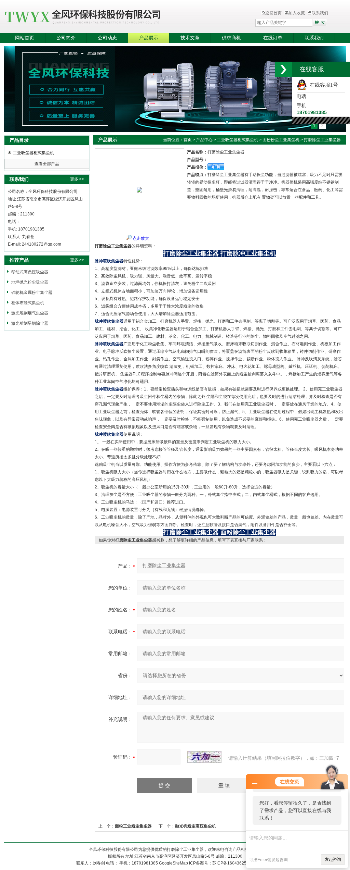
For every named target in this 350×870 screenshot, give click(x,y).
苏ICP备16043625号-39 (234, 863)
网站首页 (24, 37)
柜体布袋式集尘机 (27, 302)
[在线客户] (283, 69)
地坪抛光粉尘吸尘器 (29, 282)
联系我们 (320, 13)
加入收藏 (296, 13)
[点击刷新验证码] (204, 757)
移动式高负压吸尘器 (29, 272)
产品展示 (148, 37)
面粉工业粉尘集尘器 (133, 826)
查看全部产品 (47, 163)
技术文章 (190, 37)
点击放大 (141, 238)
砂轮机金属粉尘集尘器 (31, 292)
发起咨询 (333, 859)
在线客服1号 (322, 85)
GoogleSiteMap (173, 863)
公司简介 (66, 37)
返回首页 (273, 13)
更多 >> (77, 179)
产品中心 (204, 139)
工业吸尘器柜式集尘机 (33, 152)
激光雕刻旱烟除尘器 (29, 323)
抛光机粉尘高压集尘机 (195, 826)
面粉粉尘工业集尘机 (280, 139)
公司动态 (107, 37)
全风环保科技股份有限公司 (115, 17)
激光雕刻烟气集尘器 (29, 313)
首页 (188, 139)
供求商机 (231, 37)
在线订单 (272, 37)
